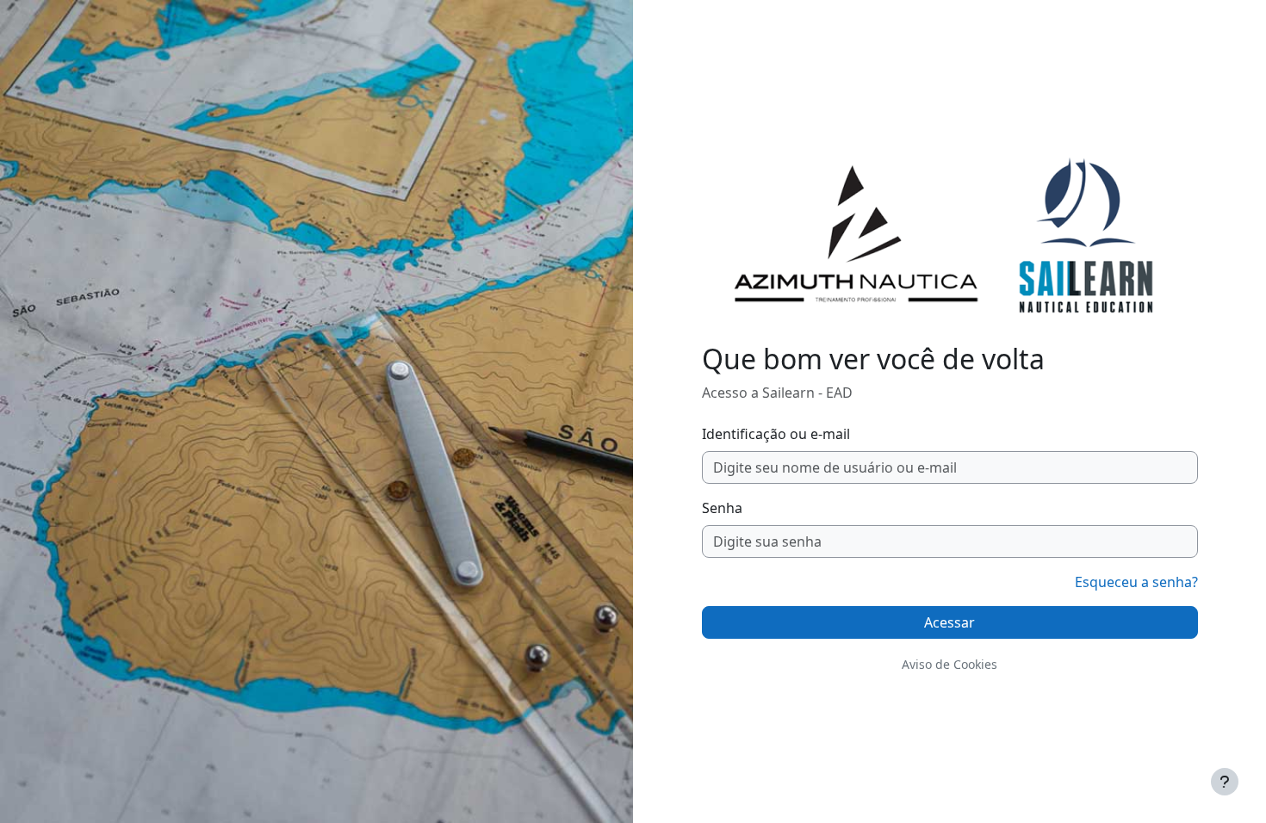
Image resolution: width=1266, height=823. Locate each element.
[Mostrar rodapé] (1224, 781)
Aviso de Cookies (949, 664)
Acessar (949, 622)
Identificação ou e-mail (776, 433)
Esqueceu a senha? (1136, 581)
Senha (722, 507)
